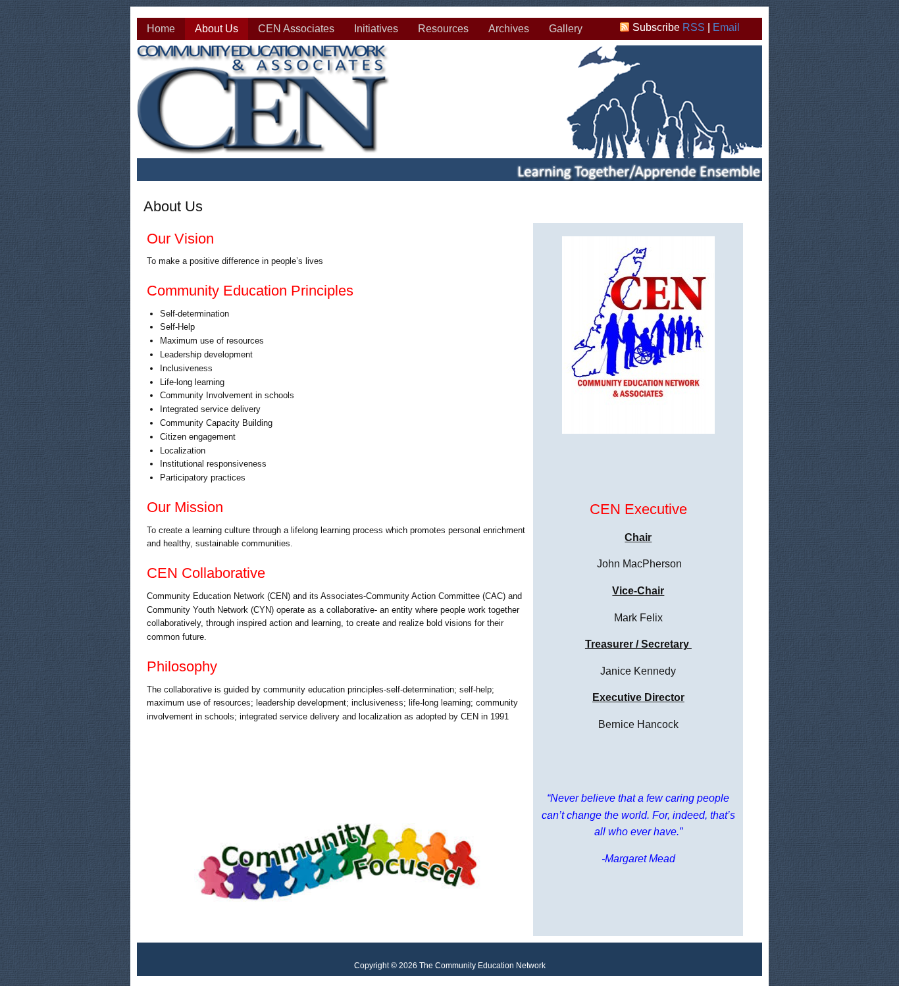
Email (726, 27)
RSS (693, 27)
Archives (508, 28)
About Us (216, 28)
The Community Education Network (450, 115)
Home (161, 28)
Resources (443, 28)
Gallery (565, 28)
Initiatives (376, 28)
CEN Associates (296, 28)
